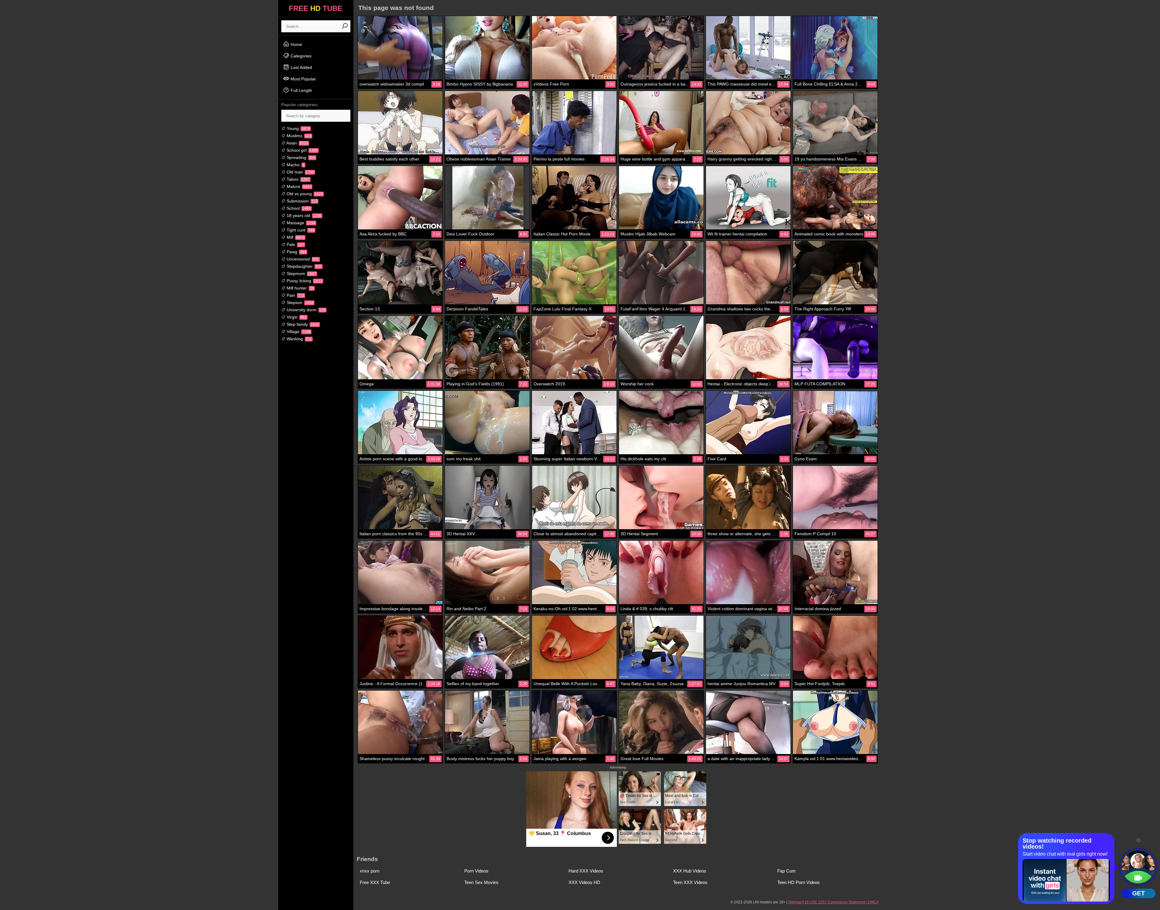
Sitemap (795, 902)
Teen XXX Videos (690, 882)
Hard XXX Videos (586, 870)
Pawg (295, 251)
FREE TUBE (315, 8)
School (298, 208)
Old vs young (304, 193)
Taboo (297, 179)
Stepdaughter (303, 266)
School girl (301, 150)
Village (298, 331)
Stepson (299, 302)
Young (297, 128)
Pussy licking (303, 280)
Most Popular (302, 78)
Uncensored (302, 259)
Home (295, 44)
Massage (300, 222)
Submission (301, 201)
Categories (300, 55)
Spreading (300, 157)
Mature (298, 186)
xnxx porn (369, 870)
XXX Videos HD (584, 882)
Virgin (296, 317)
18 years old (303, 215)
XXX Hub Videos (689, 870)
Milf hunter (299, 288)
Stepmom (300, 273)
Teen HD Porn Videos (798, 882)
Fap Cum (786, 870)
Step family (302, 324)
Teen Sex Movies (481, 882)
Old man (299, 172)
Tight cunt (299, 230)
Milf (294, 237)
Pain (294, 295)
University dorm (305, 309)
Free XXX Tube (375, 882)
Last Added (300, 67)
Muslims (298, 135)
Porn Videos (476, 870)
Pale (294, 244)
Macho (294, 164)
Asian (296, 143)
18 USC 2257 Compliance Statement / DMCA (841, 902)
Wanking (298, 338)
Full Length (300, 90)
